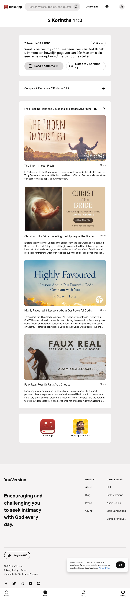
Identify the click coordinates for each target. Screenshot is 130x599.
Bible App (48, 435)
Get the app (92, 6)
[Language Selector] (107, 6)
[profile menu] (119, 6)
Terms (24, 570)
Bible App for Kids (80, 435)
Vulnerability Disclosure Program (21, 574)
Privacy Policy (11, 570)
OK (120, 565)
